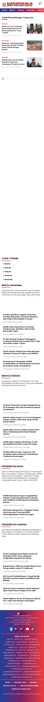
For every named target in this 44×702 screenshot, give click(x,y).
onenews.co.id (21, 644)
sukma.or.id (18, 639)
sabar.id (22, 650)
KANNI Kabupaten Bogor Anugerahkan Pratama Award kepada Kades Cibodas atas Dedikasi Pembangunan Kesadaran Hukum (21, 499)
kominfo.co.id (9, 644)
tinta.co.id (32, 647)
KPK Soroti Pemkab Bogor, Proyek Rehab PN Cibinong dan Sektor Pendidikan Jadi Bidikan (21, 578)
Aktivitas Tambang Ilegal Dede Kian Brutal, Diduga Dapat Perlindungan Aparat (12, 46)
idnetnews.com (9, 653)
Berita (12, 10)
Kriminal (8, 275)
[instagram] (22, 630)
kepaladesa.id (22, 642)
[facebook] (11, 630)
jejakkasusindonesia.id (32, 671)
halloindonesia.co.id (12, 666)
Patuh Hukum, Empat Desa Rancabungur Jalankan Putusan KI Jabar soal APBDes (21, 352)
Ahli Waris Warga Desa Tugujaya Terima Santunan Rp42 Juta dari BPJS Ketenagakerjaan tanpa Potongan (21, 512)
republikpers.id (21, 658)
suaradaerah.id (23, 655)
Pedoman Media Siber (29, 686)
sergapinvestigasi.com (30, 666)
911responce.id (14, 661)
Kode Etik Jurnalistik (21, 689)
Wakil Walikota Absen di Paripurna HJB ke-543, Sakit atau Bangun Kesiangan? (22, 600)
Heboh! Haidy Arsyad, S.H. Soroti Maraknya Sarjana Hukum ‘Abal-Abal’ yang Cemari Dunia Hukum (22, 419)
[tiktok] (33, 630)
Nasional (31, 10)
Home (4, 10)
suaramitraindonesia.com (12, 671)
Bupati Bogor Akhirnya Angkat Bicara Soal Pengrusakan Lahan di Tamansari (22, 567)
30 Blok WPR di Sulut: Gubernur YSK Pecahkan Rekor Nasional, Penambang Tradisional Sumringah (20, 454)
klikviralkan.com (12, 650)
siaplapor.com (21, 653)
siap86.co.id (12, 647)
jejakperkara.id (34, 658)
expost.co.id (33, 642)
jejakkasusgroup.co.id (11, 674)
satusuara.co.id (34, 644)
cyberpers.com (32, 650)
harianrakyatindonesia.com (22, 669)
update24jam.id (10, 655)
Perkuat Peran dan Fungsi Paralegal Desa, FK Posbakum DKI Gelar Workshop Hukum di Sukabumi (21, 407)
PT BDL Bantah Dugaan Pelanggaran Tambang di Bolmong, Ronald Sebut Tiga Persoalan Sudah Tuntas (21, 341)
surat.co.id (23, 647)
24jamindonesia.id (14, 663)
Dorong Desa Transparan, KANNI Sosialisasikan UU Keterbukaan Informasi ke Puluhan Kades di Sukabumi (21, 363)
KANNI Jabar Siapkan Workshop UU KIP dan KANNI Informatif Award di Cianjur (20, 443)
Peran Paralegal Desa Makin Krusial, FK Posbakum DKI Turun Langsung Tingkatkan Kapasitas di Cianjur (20, 556)
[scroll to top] (40, 688)
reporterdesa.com (28, 661)
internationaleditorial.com (31, 674)
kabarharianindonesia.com (22, 677)
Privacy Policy (9, 686)
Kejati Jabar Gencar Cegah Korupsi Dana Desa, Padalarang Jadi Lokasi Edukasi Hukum (21, 432)
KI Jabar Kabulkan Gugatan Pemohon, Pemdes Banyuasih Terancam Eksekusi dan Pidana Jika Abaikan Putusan (20, 317)
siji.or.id (10, 639)
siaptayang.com (35, 653)
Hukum (40, 10)
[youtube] (27, 630)
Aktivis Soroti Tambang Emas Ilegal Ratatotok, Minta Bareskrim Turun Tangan (12, 29)
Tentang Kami (20, 682)
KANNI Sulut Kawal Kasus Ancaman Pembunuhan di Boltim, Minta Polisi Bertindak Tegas (19, 329)
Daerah (21, 10)
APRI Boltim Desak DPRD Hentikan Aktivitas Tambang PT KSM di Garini (13, 62)
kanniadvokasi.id (30, 639)
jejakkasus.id (9, 658)
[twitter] (17, 630)
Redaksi (33, 682)
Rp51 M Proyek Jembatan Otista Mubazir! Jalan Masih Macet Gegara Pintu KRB (21, 589)
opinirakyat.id (35, 655)
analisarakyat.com (29, 663)
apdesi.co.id (10, 642)
